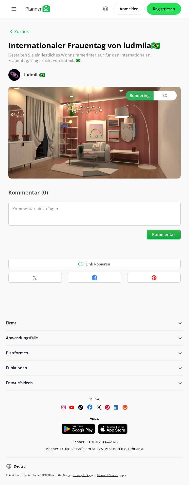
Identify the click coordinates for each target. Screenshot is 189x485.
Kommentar (163, 234)
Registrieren (164, 9)
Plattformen (17, 353)
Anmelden (129, 9)
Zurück (21, 31)
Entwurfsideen (19, 383)
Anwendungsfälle (22, 338)
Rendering (140, 95)
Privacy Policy (82, 475)
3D (165, 95)
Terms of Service (107, 475)
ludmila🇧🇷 (34, 75)
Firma (11, 323)
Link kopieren (98, 264)
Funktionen (16, 368)
